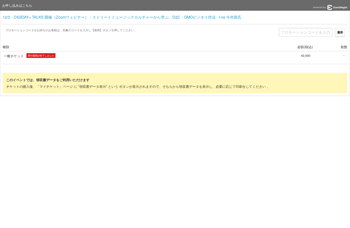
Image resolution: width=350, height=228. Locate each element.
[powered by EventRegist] (330, 7)
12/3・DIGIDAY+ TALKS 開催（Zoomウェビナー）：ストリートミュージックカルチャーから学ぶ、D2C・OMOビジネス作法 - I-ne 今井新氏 (122, 17)
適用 (340, 32)
